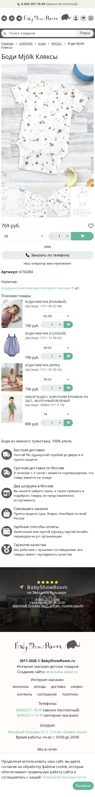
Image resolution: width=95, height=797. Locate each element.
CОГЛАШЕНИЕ (47, 694)
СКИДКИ (76, 687)
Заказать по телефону (49, 255)
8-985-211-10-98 (47, 599)
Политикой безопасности (64, 777)
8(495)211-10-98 (30, 715)
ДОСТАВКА (58, 687)
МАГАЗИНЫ (21, 687)
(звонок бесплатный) (49, 4)
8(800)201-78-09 (29, 710)
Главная (7, 43)
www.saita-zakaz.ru (61, 671)
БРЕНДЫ (40, 687)
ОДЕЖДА (25, 43)
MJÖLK (56, 43)
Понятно (83, 785)
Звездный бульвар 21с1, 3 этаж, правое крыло (47, 606)
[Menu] (91, 18)
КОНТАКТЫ (24, 694)
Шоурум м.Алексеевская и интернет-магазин (35, 288)
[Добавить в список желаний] (91, 226)
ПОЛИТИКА (70, 694)
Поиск (85, 33)
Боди (42, 43)
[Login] (76, 18)
